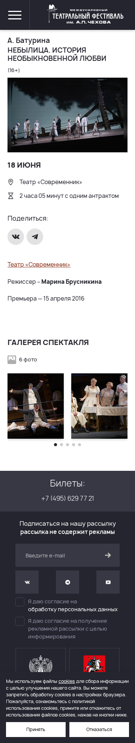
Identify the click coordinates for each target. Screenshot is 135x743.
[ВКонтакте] (17, 237)
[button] (55, 444)
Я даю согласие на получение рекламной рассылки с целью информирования (67, 628)
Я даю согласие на (73, 605)
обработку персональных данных (73, 609)
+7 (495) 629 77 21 (67, 498)
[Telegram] (36, 237)
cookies (66, 681)
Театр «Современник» (39, 264)
